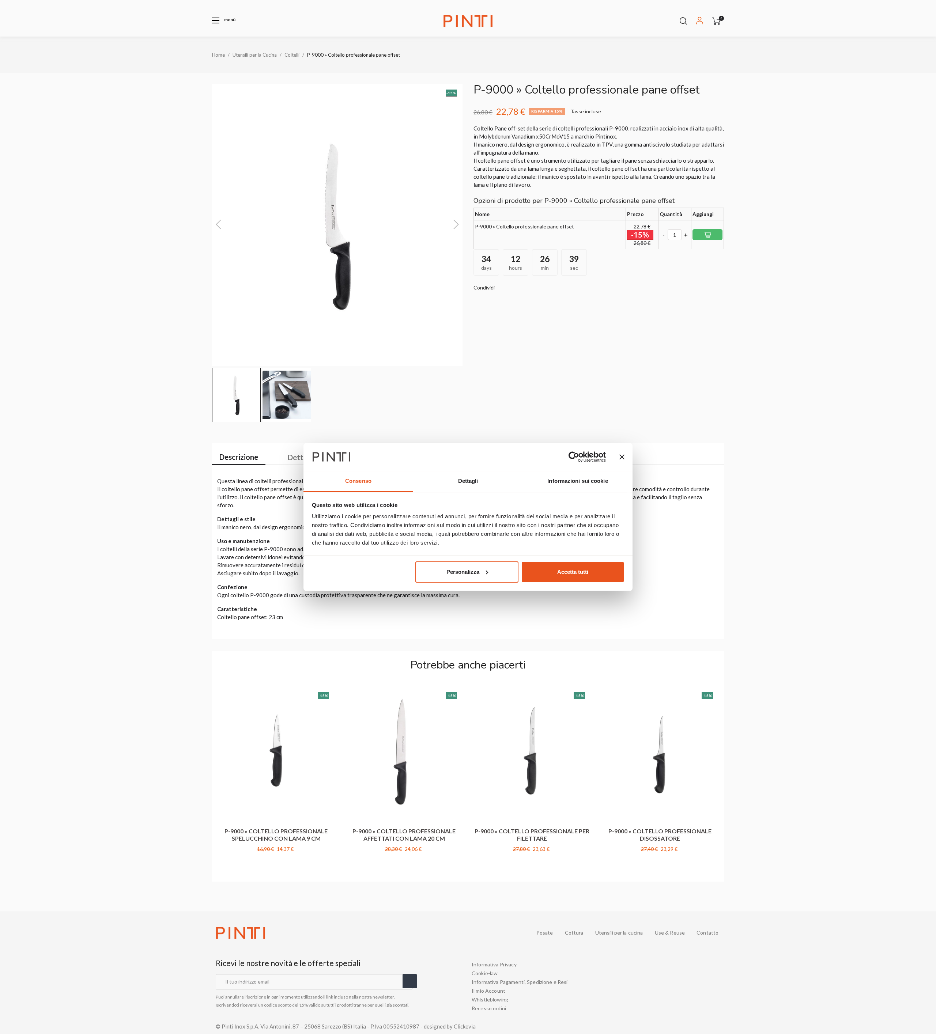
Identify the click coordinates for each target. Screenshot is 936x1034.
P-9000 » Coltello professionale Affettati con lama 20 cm (404, 834)
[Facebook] (678, 986)
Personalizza (462, 572)
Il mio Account (488, 990)
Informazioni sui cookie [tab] (577, 481)
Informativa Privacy (494, 964)
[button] (223, 20)
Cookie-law (485, 973)
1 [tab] (460, 872)
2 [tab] (468, 872)
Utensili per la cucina (619, 932)
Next (720, 776)
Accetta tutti (572, 572)
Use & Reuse (670, 932)
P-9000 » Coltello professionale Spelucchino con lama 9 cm (276, 834)
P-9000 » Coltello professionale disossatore (660, 834)
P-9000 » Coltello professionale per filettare (532, 834)
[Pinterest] (717, 986)
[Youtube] (691, 986)
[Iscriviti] (410, 981)
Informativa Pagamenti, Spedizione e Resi (520, 982)
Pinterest (525, 287)
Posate (544, 932)
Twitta (514, 287)
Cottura (574, 932)
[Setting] (699, 22)
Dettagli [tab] (468, 481)
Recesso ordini (489, 1008)
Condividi (503, 287)
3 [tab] (475, 872)
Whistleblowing (490, 999)
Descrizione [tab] (238, 456)
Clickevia (465, 1026)
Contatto (707, 932)
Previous (215, 776)
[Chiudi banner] (621, 456)
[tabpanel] (276, 777)
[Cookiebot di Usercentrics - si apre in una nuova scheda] (574, 456)
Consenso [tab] (358, 481)
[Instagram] (704, 986)
